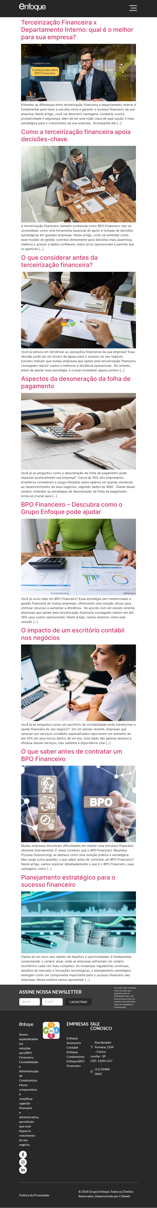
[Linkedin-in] (23, 1170)
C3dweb (124, 1196)
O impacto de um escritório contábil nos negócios (72, 633)
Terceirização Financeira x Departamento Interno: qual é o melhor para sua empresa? (77, 30)
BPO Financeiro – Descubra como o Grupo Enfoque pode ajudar (71, 508)
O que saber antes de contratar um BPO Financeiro (71, 755)
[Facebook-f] (23, 1154)
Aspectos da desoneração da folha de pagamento (76, 382)
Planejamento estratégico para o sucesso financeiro (68, 881)
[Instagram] (23, 1162)
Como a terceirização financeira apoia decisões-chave (76, 135)
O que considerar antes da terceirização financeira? (59, 261)
